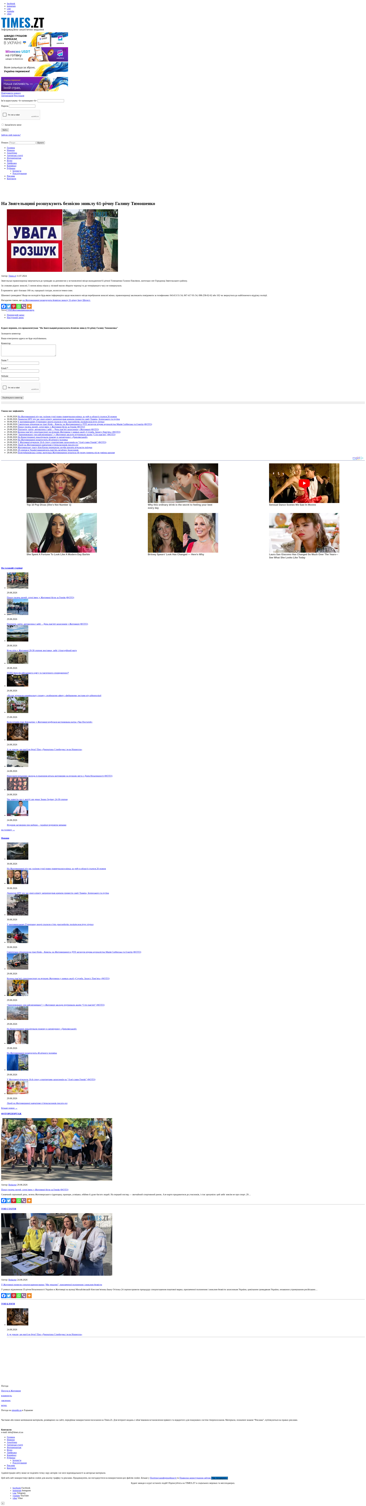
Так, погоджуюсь (219, 1478)
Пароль (4, 106)
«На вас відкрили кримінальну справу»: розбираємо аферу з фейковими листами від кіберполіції (54, 695)
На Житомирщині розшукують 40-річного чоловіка (43, 439)
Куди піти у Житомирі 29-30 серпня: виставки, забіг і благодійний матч (42, 650)
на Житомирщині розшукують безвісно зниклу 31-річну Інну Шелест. (56, 300)
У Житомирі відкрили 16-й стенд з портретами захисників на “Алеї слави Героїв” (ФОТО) (62, 442)
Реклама (11, 176)
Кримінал (11, 166)
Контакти (11, 178)
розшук (30, 310)
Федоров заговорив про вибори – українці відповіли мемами (36, 825)
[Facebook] (3, 306)
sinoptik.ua (17, 1410)
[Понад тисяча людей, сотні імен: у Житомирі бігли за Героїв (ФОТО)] (56, 1180)
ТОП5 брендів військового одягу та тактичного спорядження (38, 673)
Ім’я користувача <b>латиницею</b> (19, 100)
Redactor (12, 1185)
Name (4, 360)
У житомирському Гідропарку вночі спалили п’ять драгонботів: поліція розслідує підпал (61, 421)
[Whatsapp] (18, 306)
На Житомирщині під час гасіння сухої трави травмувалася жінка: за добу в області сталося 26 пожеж (67, 416)
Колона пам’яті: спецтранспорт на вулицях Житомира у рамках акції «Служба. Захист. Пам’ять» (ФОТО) (69, 432)
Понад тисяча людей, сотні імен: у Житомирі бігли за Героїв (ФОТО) (51, 427)
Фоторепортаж (14, 158)
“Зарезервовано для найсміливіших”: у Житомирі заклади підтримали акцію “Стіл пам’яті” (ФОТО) (66, 434)
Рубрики (11, 168)
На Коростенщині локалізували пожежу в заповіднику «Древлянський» (53, 437)
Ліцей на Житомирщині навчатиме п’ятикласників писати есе (48, 445)
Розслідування (20, 173)
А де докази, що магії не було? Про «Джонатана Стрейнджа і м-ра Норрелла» (44, 749)
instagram (11, 6)
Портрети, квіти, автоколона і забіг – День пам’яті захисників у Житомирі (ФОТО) (58, 429)
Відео (9, 160)
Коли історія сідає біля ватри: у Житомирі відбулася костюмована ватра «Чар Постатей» (50, 722)
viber (9, 14)
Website (4, 376)
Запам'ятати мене (12, 125)
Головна (11, 147)
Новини (11, 150)
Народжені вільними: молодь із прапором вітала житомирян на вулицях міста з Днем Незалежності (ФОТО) (59, 776)
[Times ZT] (183, 24)
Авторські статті (15, 155)
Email (4, 368)
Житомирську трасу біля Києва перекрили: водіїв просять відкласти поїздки (55, 447)
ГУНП (9, 310)
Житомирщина (20, 310)
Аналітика (12, 153)
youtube (10, 11)
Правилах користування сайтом (195, 1478)
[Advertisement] (183, 190)
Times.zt (12, 276)
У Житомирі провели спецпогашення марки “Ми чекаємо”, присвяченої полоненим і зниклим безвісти (51, 1284)
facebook (11, 3)
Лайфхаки (12, 163)
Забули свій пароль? (11, 135)
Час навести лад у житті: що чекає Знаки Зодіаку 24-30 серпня (37, 799)
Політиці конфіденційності (163, 1478)
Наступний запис (15, 317)
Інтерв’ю (17, 171)
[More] (29, 306)
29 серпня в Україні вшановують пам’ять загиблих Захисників (48, 450)
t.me (9, 8)
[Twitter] (8, 306)
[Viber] (23, 306)
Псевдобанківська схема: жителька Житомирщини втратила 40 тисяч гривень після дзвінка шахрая (66, 452)
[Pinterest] (13, 306)
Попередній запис (15, 315)
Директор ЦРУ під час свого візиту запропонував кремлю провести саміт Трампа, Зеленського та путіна (69, 419)
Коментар (6, 343)
